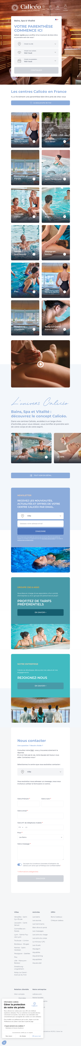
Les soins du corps (39, 938)
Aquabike (36, 952)
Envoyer (40, 878)
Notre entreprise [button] (39, 989)
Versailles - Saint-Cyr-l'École (20, 918)
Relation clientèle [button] (21, 989)
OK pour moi (36, 1036)
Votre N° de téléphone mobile (30, 823)
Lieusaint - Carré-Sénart (21, 924)
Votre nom (46, 799)
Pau (15, 957)
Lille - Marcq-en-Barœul (20, 962)
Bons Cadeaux (56, 917)
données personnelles (48, 538)
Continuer (36, 70)
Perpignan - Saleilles (22, 953)
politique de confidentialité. (25, 540)
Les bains (36, 917)
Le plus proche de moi (42, 103)
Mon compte (19, 994)
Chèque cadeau (57, 920)
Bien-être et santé (39, 927)
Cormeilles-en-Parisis (20, 930)
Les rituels (36, 945)
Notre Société (37, 998)
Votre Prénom (23, 799)
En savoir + (40, 612)
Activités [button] (36, 912)
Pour (19, 833)
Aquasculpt (37, 963)
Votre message (24, 844)
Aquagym (36, 949)
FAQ (32, 750)
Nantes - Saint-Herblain (20, 949)
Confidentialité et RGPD (47, 1031)
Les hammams (38, 924)
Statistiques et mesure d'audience (15, 1028)
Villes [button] (16, 912)
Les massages (37, 931)
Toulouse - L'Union (21, 940)
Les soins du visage (40, 935)
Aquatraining (37, 956)
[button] (4, 1042)
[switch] (19, 864)
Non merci (9, 1036)
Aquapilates (37, 959)
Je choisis (23, 1036)
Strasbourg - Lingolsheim (19, 968)
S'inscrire (40, 531)
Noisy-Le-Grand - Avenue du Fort (20, 974)
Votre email (22, 811)
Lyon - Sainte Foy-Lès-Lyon (21, 936)
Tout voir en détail (43, 475)
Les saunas (36, 920)
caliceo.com (37, 994)
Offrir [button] (53, 912)
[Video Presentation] (40, 363)
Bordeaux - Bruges (21, 944)
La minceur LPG (38, 942)
